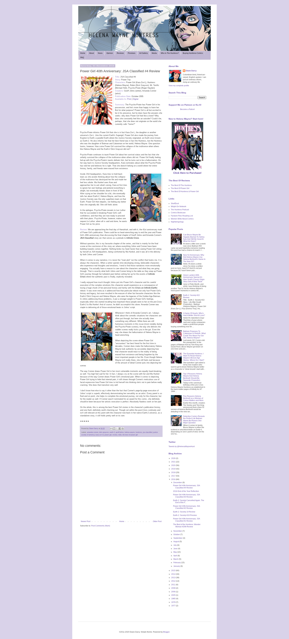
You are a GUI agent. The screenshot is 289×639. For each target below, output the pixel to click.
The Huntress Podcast (180, 210)
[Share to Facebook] (119, 428)
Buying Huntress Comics (193, 53)
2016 (173, 479)
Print (129, 99)
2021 (173, 462)
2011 (173, 585)
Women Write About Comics (182, 219)
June (175, 549)
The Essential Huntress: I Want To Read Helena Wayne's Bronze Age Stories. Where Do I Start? (193, 357)
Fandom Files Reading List (182, 216)
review (114, 435)
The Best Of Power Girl (180, 188)
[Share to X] (116, 428)
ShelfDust (175, 203)
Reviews (120, 53)
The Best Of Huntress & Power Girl (185, 191)
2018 (173, 472)
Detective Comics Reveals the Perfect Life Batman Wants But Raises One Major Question (194, 419)
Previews (131, 53)
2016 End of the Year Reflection (186, 491)
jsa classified (147, 432)
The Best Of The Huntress (181, 185)
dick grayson (104, 432)
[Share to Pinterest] (122, 428)
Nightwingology (177, 222)
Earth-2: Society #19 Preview (185, 515)
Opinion (109, 53)
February (177, 563)
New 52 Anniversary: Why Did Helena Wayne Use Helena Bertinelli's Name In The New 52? (194, 258)
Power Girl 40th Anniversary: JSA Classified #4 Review (186, 486)
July (175, 545)
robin (120, 435)
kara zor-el (100, 435)
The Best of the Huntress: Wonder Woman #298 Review (186, 525)
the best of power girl (130, 435)
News (100, 53)
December (177, 482)
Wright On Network (178, 206)
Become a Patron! (187, 109)
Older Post (157, 521)
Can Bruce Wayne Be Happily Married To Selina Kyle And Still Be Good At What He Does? (193, 238)
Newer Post (85, 521)
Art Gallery (143, 53)
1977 (173, 606)
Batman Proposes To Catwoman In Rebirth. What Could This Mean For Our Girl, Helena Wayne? (194, 334)
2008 (173, 588)
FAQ (82, 57)
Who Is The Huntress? (170, 53)
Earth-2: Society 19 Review (184, 512)
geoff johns (120, 432)
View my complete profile (179, 86)
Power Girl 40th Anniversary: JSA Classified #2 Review (186, 507)
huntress (139, 432)
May (175, 552)
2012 (173, 581)
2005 (173, 595)
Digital (135, 99)
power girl (108, 435)
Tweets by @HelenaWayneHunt (182, 446)
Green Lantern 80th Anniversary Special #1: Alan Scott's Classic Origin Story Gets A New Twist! (194, 278)
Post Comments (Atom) (100, 526)
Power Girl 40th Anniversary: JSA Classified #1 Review (186, 520)
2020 (173, 465)
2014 (173, 574)
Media (154, 53)
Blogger (166, 632)
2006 (173, 592)
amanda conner (92, 432)
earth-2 (112, 432)
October (176, 534)
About (91, 53)
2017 (173, 476)
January (176, 566)
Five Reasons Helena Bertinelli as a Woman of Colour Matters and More (193, 398)
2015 (173, 570)
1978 (173, 602)
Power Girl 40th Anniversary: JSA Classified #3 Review (186, 496)
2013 (173, 578)
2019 (173, 469)
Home (82, 53)
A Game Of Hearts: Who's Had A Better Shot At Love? (194, 314)
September (178, 538)
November (177, 531)
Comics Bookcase (178, 213)
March (176, 559)
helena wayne (130, 432)
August (176, 541)
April (175, 556)
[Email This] (111, 428)
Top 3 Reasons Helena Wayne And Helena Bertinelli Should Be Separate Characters (192, 377)
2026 (173, 458)
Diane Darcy (191, 71)
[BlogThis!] (114, 428)
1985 (173, 599)
